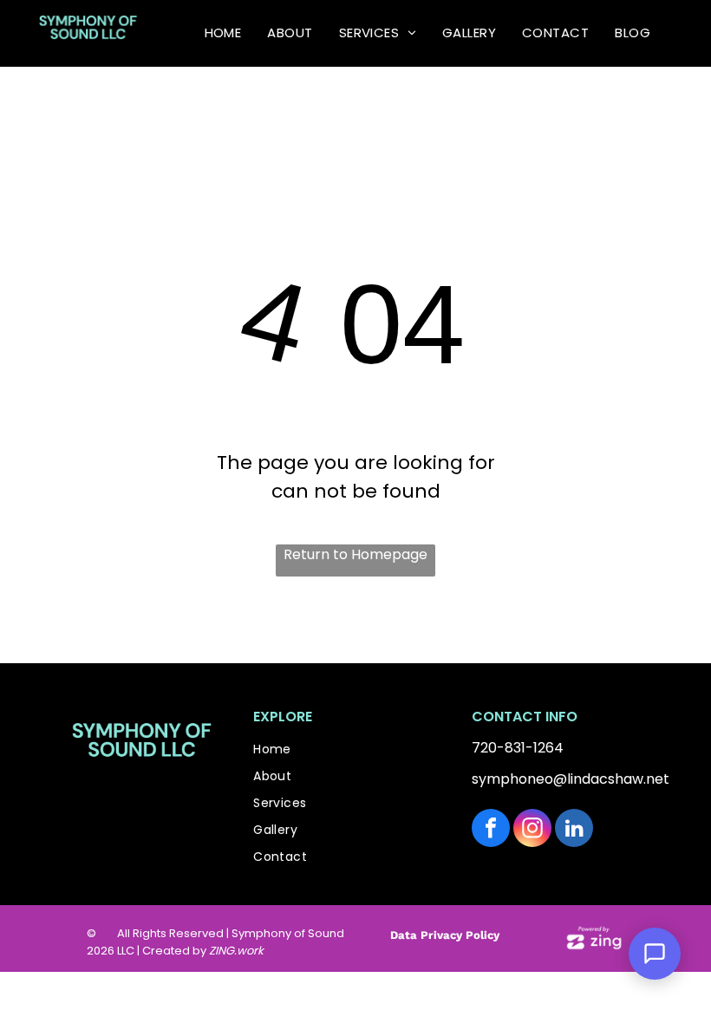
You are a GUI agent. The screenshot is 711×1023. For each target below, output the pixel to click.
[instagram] (532, 830)
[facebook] (491, 830)
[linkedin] (574, 830)
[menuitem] (223, 34)
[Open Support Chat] (655, 954)
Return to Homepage (355, 554)
